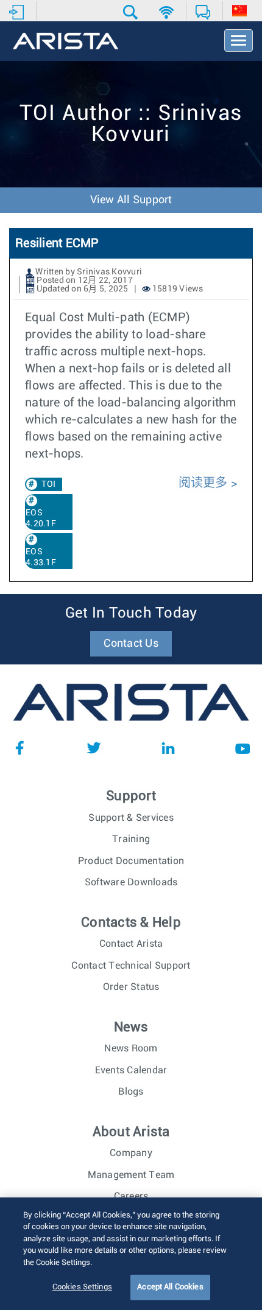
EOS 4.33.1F (41, 557)
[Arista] (65, 42)
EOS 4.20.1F (41, 518)
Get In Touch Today (131, 613)
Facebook (19, 747)
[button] (132, 12)
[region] (131, 1253)
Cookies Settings (82, 1287)
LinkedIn (168, 747)
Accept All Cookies (170, 1287)
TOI (48, 484)
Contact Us (131, 643)
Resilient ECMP (57, 243)
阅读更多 (203, 483)
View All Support (131, 200)
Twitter (94, 747)
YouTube (242, 747)
